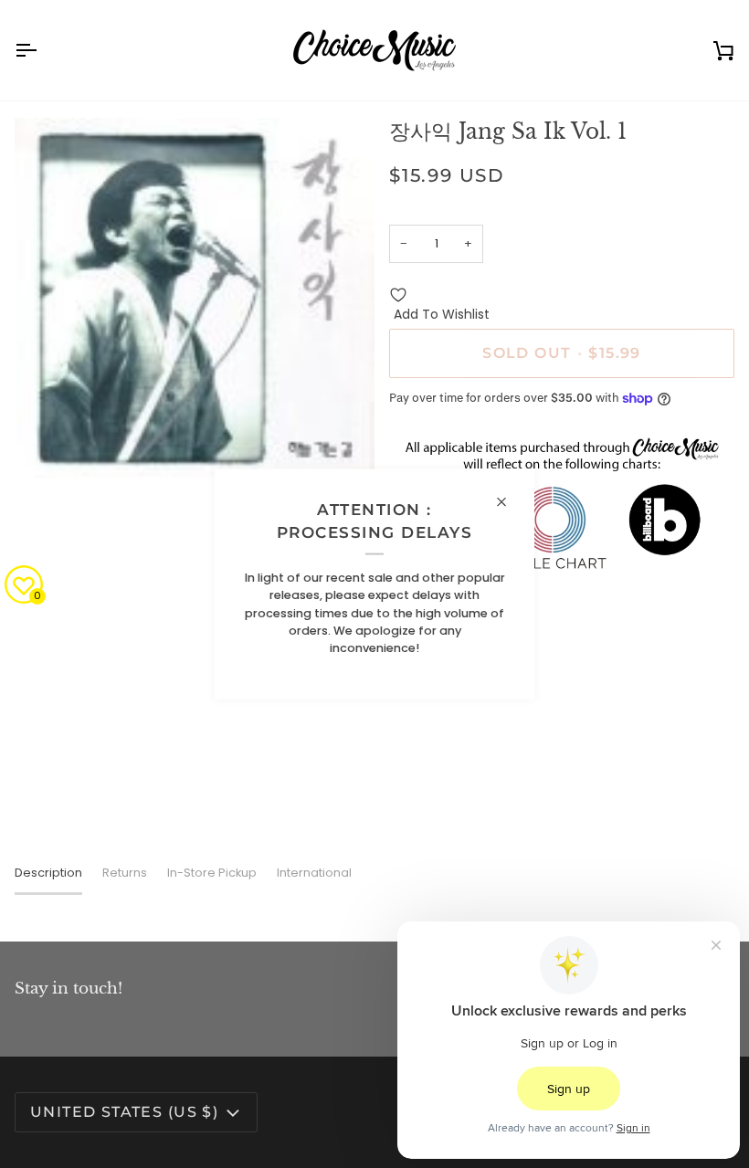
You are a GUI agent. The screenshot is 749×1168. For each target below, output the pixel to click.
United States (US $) (124, 1112)
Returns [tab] (124, 872)
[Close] (509, 501)
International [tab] (314, 872)
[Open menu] (42, 50)
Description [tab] (48, 872)
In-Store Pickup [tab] (212, 872)
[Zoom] (49, 443)
